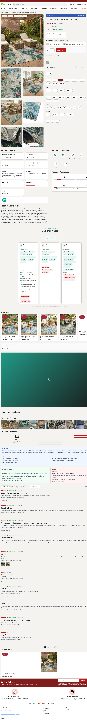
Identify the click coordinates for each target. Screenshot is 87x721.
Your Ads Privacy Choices (8, 714)
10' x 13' (62, 83)
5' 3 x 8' (62, 90)
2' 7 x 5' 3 (61, 97)
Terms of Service (66, 685)
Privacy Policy (13, 711)
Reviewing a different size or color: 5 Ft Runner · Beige (63, 479)
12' (79, 107)
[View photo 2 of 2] (8, 564)
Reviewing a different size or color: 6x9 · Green (11, 639)
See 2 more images (33, 144)
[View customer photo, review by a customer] (5, 424)
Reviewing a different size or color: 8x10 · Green (11, 560)
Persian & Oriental (12, 8)
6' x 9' (60, 80)
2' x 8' (68, 97)
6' (60, 107)
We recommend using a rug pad (61, 40)
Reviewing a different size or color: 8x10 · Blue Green (12, 578)
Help (79, 0)
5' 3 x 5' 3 (55, 114)
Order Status (46, 708)
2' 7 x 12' (56, 100)
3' (47, 107)
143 (54, 647)
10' (74, 107)
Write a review (61, 23)
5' (55, 107)
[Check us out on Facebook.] (65, 709)
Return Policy (46, 711)
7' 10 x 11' (82, 80)
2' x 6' (54, 97)
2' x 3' (48, 80)
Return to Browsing (5, 12)
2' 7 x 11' (49, 100)
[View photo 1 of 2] (3, 564)
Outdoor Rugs (34, 8)
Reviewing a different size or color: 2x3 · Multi (10, 593)
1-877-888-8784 (5, 0)
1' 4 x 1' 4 (49, 73)
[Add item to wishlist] (17, 316)
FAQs (45, 710)
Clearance (83, 8)
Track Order (84, 0)
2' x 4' (48, 97)
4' (51, 107)
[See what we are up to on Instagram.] (68, 709)
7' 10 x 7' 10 (69, 114)
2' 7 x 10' (82, 97)
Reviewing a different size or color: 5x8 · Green (12, 480)
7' (64, 107)
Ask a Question (50, 55)
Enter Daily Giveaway (26, 706)
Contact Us (46, 706)
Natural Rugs (44, 8)
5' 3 (48, 121)
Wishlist (79, 4)
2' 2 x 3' (48, 90)
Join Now (82, 680)
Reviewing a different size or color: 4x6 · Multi (10, 624)
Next (58, 647)
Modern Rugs (24, 8)
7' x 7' (62, 114)
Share (58, 55)
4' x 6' (54, 80)
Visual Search (74, 8)
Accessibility (46, 713)
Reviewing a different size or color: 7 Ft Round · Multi (12, 609)
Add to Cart (60, 50)
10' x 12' (55, 83)
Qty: (48, 50)
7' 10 (69, 107)
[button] (41, 17)
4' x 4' (48, 114)
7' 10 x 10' (74, 80)
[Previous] (2, 327)
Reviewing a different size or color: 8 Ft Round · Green (12, 512)
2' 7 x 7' (75, 97)
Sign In (72, 4)
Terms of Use (4, 711)
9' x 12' (48, 83)
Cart (85, 4)
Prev (42, 647)
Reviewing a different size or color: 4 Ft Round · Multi (12, 527)
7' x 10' (67, 80)
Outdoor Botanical (21, 12)
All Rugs (3, 8)
